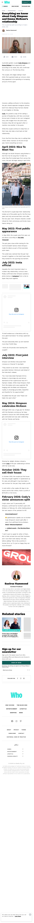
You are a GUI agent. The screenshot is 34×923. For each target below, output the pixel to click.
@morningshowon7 (11, 514)
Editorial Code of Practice (16, 736)
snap (8, 463)
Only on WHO (15, 6)
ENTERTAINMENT (11, 708)
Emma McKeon (6, 65)
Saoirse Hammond (11, 30)
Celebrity (20, 10)
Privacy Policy (25, 665)
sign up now (16, 662)
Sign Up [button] (26, 2)
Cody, (4, 113)
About (9, 729)
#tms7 (7, 524)
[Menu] (2, 2)
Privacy (16, 729)
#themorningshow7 (16, 524)
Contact (21, 733)
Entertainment (12, 10)
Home (3, 10)
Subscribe (12, 733)
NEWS (21, 712)
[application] (16, 45)
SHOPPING (13, 712)
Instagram (15, 276)
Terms (24, 729)
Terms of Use (5, 667)
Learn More (18, 916)
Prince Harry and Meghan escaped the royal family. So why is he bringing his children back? (10, 635)
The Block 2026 (26, 6)
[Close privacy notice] (30, 914)
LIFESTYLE (23, 708)
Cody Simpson (23, 63)
